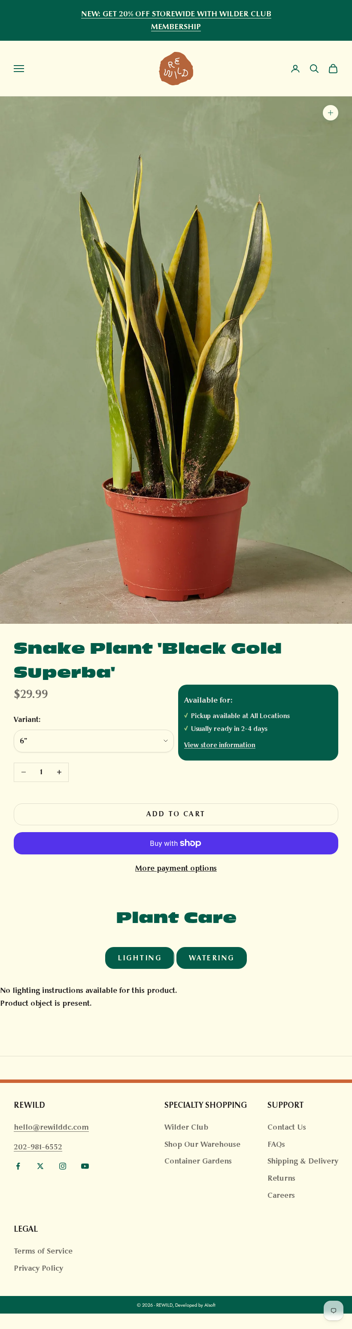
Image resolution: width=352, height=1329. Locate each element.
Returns (281, 1178)
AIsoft (209, 1305)
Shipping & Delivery (302, 1161)
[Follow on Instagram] (62, 1166)
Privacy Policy (38, 1268)
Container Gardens (198, 1161)
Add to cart (176, 813)
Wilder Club (186, 1127)
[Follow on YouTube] (85, 1166)
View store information (219, 745)
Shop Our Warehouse (202, 1144)
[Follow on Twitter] (40, 1166)
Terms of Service (43, 1251)
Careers (281, 1195)
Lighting (139, 957)
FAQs (276, 1144)
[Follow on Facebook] (18, 1166)
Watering (211, 957)
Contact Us (286, 1127)
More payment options (176, 868)
